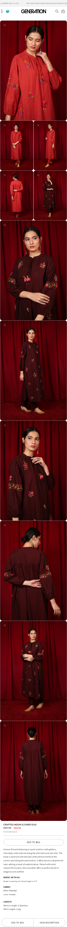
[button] (57, 11)
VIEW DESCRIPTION (49, 922)
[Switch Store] (7, 11)
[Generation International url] (33, 11)
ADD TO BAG (33, 842)
